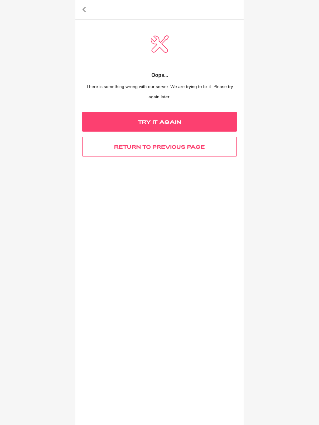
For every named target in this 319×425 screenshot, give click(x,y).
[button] (84, 9)
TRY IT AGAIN (159, 122)
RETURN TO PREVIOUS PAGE (159, 147)
